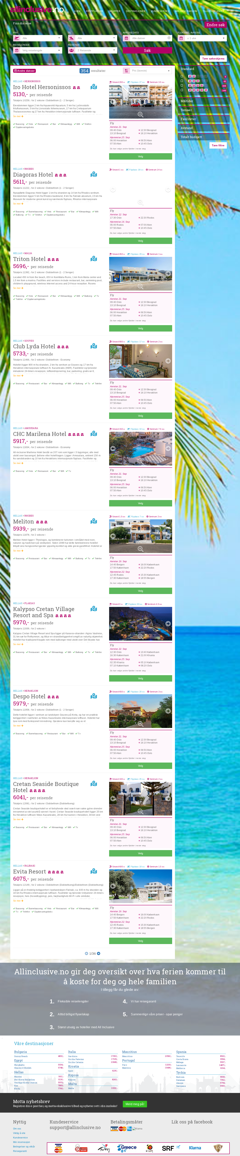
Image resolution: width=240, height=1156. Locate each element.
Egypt (18, 1060)
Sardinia (72, 1056)
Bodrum (180, 1077)
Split (70, 1071)
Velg (140, 156)
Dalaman (180, 1080)
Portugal (128, 1060)
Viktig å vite (19, 1133)
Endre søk (216, 24)
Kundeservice (160, 11)
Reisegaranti (20, 1151)
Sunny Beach (21, 1056)
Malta (72, 1084)
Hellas (18, 1072)
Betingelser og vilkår (24, 1146)
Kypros (73, 1075)
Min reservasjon (186, 11)
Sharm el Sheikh (23, 1068)
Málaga (179, 1062)
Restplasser (94, 11)
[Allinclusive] (37, 7)
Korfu (17, 1088)
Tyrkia (181, 1072)
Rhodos (18, 1076)
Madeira (126, 1068)
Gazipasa (181, 1086)
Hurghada (19, 1065)
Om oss (17, 1128)
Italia (72, 1052)
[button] (206, 38)
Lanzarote (181, 1065)
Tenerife (180, 1056)
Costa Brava (182, 1059)
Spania (181, 1052)
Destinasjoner (136, 11)
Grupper (114, 11)
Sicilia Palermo (76, 1059)
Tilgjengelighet (213, 11)
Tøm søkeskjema (213, 58)
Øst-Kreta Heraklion (24, 1079)
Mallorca (180, 1068)
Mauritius (129, 1052)
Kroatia (73, 1066)
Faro (124, 1065)
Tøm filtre (218, 145)
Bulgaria (20, 1052)
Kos (16, 1085)
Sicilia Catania (75, 1062)
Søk (147, 50)
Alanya (179, 1083)
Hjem (77, 11)
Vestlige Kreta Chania (25, 1082)
